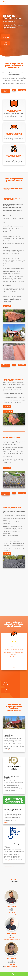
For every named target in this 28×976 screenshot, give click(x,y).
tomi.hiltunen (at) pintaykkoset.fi (12, 939)
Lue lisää (5, 43)
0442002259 (12, 964)
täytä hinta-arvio (5, 91)
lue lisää (6, 750)
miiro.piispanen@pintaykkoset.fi (12, 966)
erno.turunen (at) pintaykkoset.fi (12, 914)
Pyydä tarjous (22, 90)
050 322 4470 (12, 937)
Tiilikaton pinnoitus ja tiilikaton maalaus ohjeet (12, 734)
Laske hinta (8, 411)
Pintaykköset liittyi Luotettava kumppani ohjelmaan (12, 810)
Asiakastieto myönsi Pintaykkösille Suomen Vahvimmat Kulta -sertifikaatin (13, 776)
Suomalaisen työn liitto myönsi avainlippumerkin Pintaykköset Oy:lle (12, 845)
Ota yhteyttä (6, 36)
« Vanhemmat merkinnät (8, 866)
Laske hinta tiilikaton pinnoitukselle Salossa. (14, 134)
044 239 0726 (11, 912)
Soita (14, 90)
